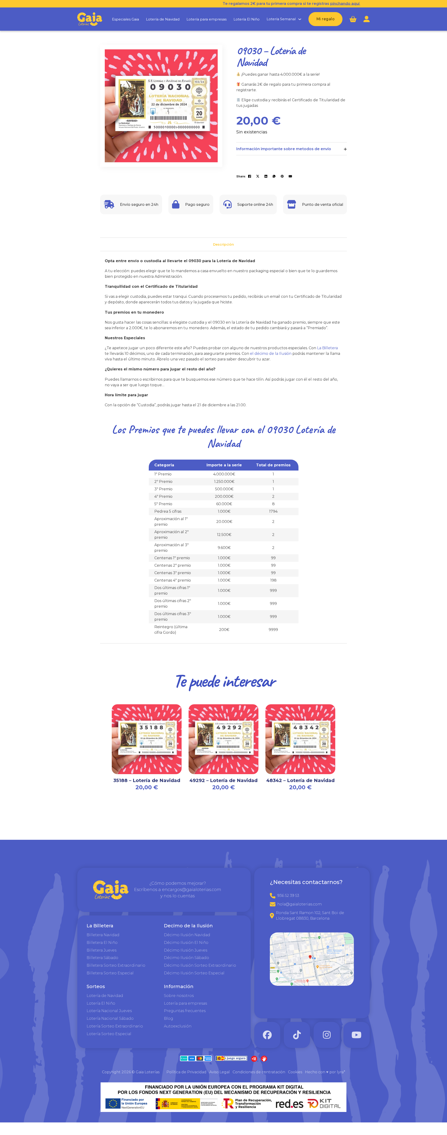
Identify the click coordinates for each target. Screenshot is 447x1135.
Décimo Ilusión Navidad (187, 935)
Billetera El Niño (102, 942)
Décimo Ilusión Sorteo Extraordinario (200, 965)
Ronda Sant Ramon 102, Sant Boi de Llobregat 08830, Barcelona (310, 916)
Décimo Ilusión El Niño (186, 942)
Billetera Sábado (102, 957)
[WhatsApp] (274, 176)
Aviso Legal (219, 1072)
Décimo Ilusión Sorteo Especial (194, 973)
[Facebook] (249, 176)
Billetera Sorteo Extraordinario (116, 965)
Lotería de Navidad (162, 19)
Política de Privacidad (186, 1072)
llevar (227, 429)
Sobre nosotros (179, 995)
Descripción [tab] (223, 244)
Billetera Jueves (101, 950)
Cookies (295, 1072)
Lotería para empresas (206, 19)
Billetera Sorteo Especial (110, 973)
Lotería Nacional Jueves (109, 1011)
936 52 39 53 (288, 895)
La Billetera (327, 348)
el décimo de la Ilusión (270, 353)
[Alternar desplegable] (299, 19)
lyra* (341, 1072)
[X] (257, 176)
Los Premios (135, 429)
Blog (168, 1018)
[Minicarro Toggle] (352, 19)
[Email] (290, 176)
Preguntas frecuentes (185, 1011)
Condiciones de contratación (259, 1072)
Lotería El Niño (247, 19)
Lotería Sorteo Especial (109, 1034)
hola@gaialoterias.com (299, 904)
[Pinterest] (282, 176)
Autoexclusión (177, 1026)
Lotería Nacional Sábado (110, 1018)
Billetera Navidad (103, 935)
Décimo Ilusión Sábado (186, 957)
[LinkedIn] (265, 176)
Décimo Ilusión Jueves (185, 950)
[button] (211, 55)
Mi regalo (325, 19)
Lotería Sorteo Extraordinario (115, 1026)
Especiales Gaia (125, 19)
